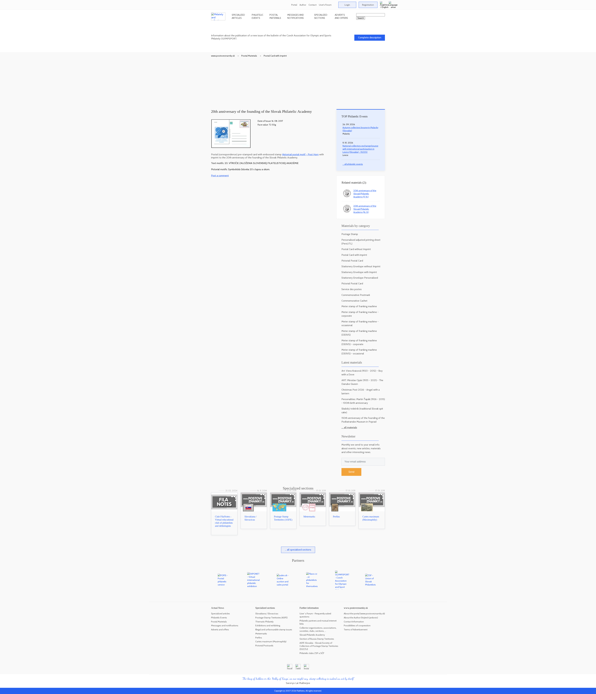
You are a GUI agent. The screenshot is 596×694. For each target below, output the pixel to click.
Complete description (369, 37)
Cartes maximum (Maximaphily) (270, 641)
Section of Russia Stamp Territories (317, 638)
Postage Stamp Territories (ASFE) (271, 617)
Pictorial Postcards (264, 645)
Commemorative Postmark (355, 295)
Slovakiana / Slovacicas (266, 613)
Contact (312, 4)
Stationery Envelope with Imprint (359, 272)
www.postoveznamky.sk (223, 55)
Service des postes (351, 289)
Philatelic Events (257, 16)
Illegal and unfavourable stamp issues (273, 629)
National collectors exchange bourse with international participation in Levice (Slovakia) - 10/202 (360, 148)
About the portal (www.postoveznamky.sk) (364, 613)
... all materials (349, 427)
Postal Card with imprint (275, 55)
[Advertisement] (298, 80)
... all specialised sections (298, 549)
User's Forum (325, 4)
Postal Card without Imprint (356, 249)
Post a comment (220, 175)
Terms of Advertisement (355, 629)
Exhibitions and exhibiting (267, 625)
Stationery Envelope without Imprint (360, 266)
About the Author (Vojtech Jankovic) (361, 617)
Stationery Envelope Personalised (359, 277)
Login (347, 4)
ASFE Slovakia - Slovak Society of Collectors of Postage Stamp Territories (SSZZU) (319, 646)
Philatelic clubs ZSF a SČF (312, 653)
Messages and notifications (295, 16)
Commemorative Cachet (354, 300)
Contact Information (354, 621)
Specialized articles (238, 16)
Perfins (336, 516)
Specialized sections (320, 16)
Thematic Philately (264, 621)
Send (351, 472)
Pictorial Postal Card (352, 260)
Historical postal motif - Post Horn (300, 154)
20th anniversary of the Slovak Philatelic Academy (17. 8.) (364, 193)
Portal (294, 4)
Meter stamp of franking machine (359, 306)
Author (303, 4)
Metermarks (309, 516)
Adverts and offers (341, 16)
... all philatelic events (353, 164)
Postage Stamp (349, 234)
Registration (368, 4)
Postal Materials (275, 16)
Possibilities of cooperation (357, 625)
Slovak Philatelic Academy (312, 634)
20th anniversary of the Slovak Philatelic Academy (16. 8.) (364, 209)
